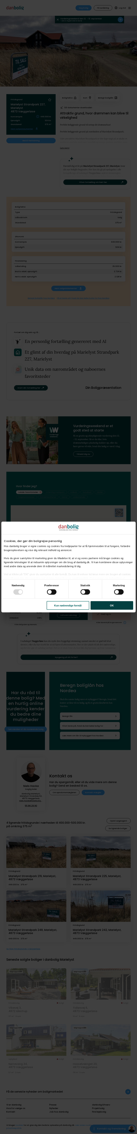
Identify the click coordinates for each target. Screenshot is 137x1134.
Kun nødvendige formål (68, 605)
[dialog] (68, 567)
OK (112, 605)
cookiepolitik (80, 578)
